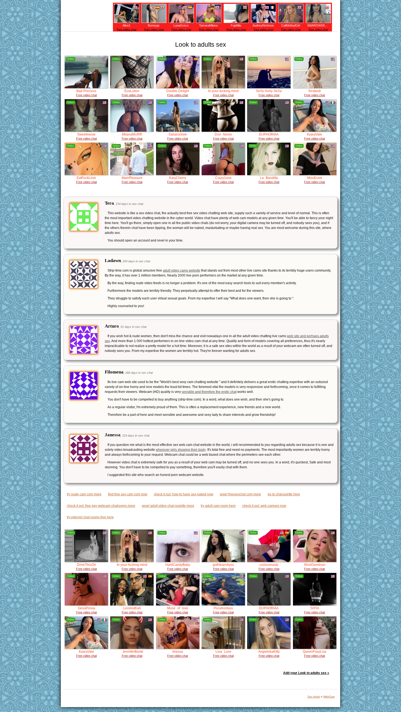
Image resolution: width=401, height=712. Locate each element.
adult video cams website (181, 270)
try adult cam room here (218, 506)
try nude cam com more (84, 494)
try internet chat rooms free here (90, 517)
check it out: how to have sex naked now (183, 494)
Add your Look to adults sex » (306, 673)
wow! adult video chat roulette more (168, 506)
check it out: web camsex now (264, 506)
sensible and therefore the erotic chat (209, 392)
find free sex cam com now (127, 494)
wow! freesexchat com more (240, 494)
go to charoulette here (284, 494)
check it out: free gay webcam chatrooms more (101, 506)
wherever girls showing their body (181, 450)
